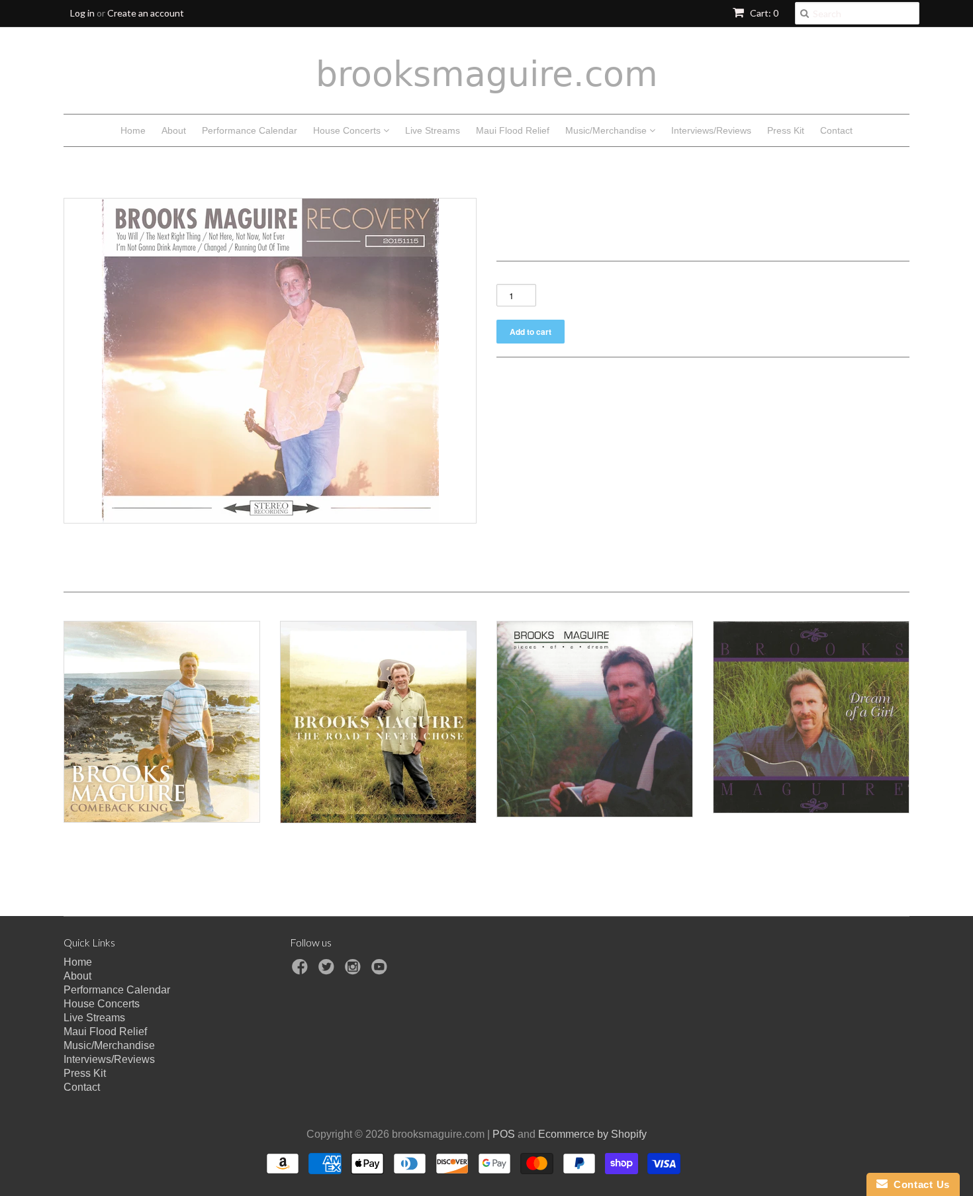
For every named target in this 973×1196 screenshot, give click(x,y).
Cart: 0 (763, 13)
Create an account (145, 13)
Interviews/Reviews (711, 130)
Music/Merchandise (607, 130)
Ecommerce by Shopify (592, 1134)
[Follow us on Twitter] (328, 970)
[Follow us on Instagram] (355, 970)
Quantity (515, 276)
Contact (836, 130)
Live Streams (432, 130)
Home (133, 130)
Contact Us (919, 1184)
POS (503, 1134)
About (174, 130)
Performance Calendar (249, 130)
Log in (82, 13)
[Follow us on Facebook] (302, 970)
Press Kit (785, 130)
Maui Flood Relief (512, 130)
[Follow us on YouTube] (381, 970)
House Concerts (348, 130)
